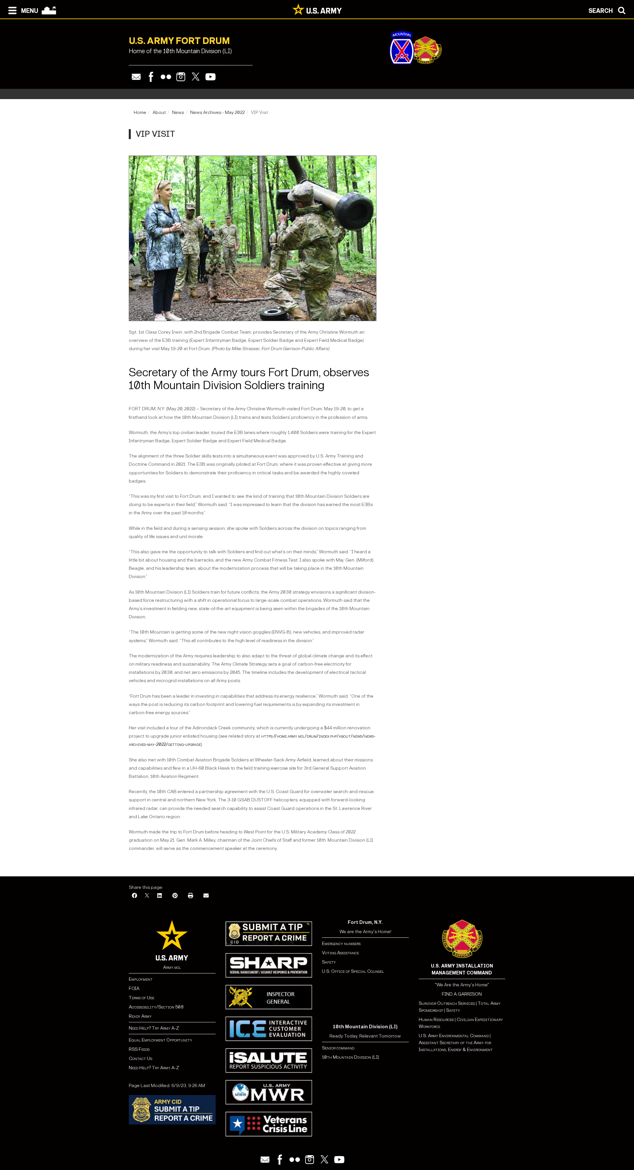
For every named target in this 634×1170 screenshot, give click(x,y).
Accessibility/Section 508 (156, 1007)
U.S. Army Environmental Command (454, 1036)
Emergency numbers (341, 943)
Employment (141, 979)
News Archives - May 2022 (217, 112)
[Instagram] (180, 76)
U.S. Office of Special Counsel (353, 971)
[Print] (190, 896)
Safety (329, 962)
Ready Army (140, 1016)
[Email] (136, 76)
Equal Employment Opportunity (160, 1040)
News (178, 112)
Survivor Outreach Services (447, 1003)
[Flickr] (165, 76)
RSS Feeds (139, 1049)
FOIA (134, 988)
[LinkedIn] (159, 896)
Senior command (338, 1048)
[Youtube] (210, 76)
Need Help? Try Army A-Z (154, 1028)
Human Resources (436, 1019)
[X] (147, 896)
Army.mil (172, 967)
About (159, 112)
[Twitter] (195, 76)
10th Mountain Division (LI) (350, 1057)
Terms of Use (141, 998)
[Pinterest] (175, 896)
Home (140, 112)
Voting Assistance (340, 953)
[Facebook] (151, 76)
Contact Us (140, 1058)
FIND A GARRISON (462, 994)
